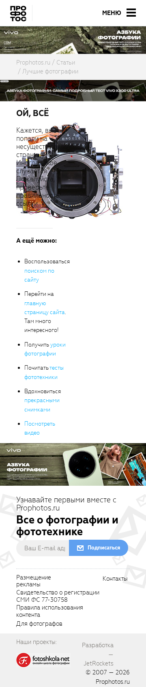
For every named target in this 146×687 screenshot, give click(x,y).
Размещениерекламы (33, 581)
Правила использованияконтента (49, 611)
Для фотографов (39, 624)
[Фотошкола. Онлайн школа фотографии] (43, 659)
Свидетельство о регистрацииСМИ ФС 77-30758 (57, 596)
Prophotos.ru (113, 682)
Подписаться (104, 547)
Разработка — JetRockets (98, 654)
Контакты (115, 579)
